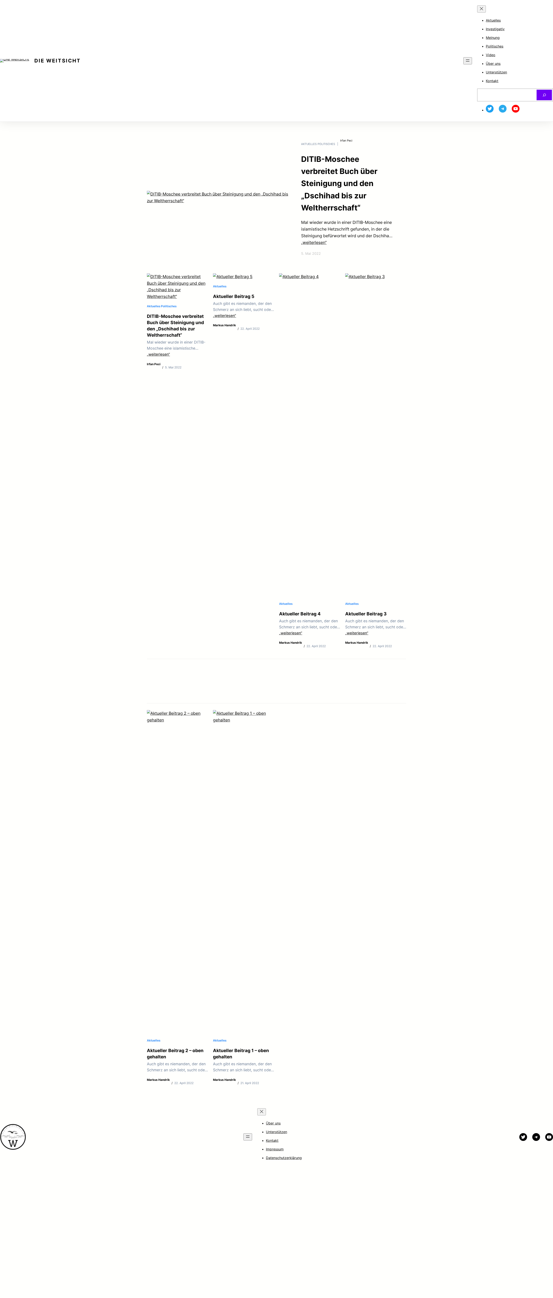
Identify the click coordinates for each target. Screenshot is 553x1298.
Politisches (326, 144)
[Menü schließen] (481, 9)
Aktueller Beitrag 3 (366, 613)
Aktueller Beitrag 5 (233, 296)
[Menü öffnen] (467, 60)
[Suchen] (544, 95)
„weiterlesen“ (314, 242)
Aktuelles (309, 144)
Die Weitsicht (57, 61)
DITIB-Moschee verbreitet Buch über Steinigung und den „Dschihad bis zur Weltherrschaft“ (339, 183)
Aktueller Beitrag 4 (300, 613)
